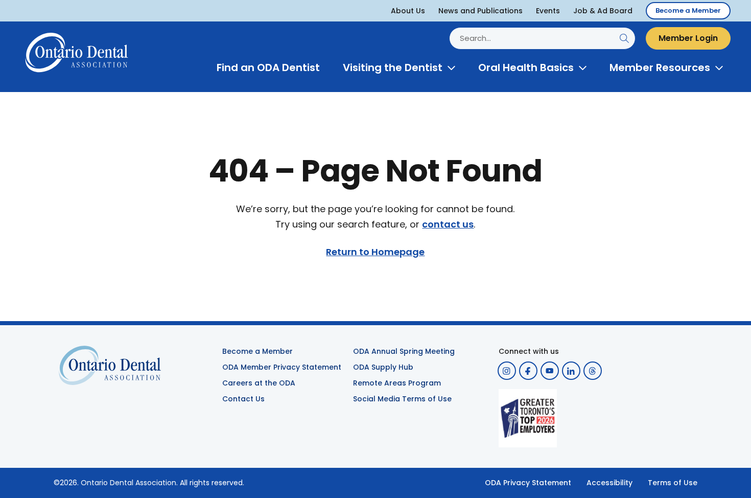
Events (548, 11)
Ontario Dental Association (128, 483)
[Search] (624, 38)
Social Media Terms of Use (402, 399)
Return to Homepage (375, 252)
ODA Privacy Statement (528, 483)
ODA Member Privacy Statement (281, 367)
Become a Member (688, 10)
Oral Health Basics (526, 67)
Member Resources (659, 67)
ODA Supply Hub (383, 367)
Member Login (688, 38)
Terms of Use (672, 483)
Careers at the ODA (258, 383)
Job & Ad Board (602, 11)
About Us (408, 11)
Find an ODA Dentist (268, 67)
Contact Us (243, 399)
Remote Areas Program (397, 383)
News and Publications (480, 11)
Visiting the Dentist (392, 67)
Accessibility (609, 483)
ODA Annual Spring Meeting (404, 351)
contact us (448, 224)
